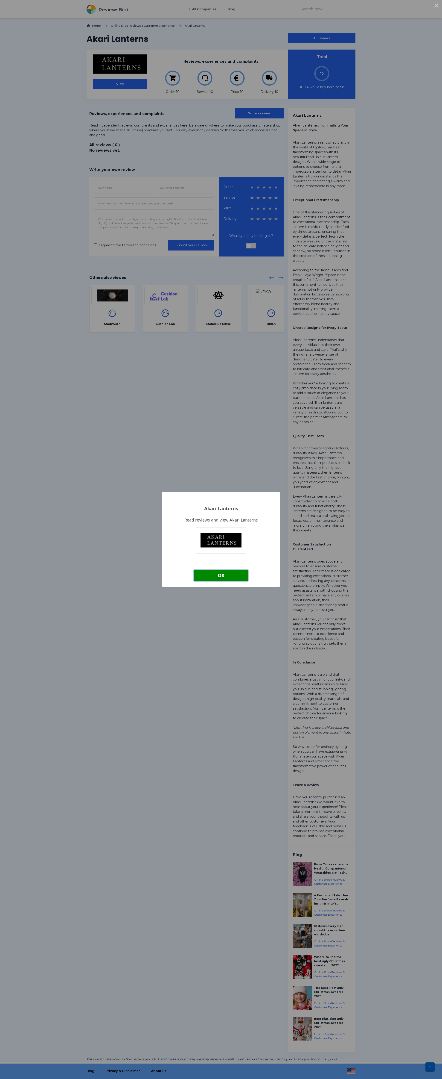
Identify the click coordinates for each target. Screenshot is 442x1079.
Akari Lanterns (221, 508)
